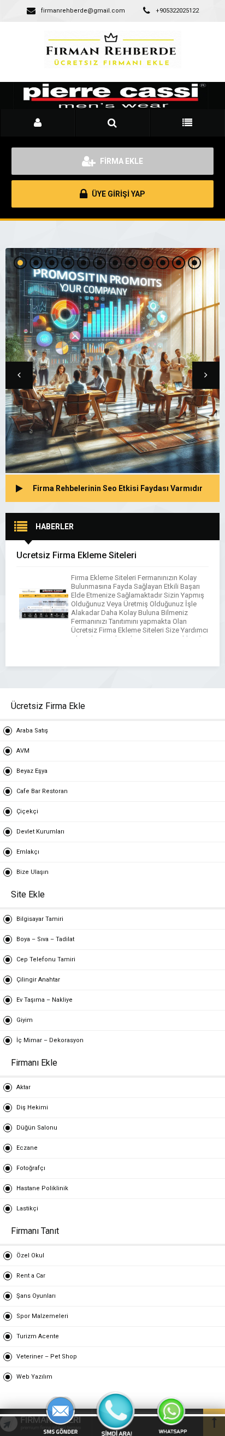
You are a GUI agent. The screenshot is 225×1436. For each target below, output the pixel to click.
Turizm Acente (37, 1336)
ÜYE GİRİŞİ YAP (117, 194)
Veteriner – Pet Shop (46, 1356)
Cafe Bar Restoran (42, 791)
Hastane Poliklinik (42, 1188)
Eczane (27, 1147)
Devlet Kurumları (40, 831)
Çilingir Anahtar (38, 979)
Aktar (23, 1087)
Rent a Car (30, 1275)
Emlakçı (27, 851)
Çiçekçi (27, 811)
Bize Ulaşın (32, 872)
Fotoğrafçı (30, 1168)
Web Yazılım (34, 1376)
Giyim (24, 1020)
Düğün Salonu (36, 1127)
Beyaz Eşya (32, 771)
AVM (22, 750)
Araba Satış (32, 730)
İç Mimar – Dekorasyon (50, 1040)
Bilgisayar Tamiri (39, 919)
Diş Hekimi (32, 1107)
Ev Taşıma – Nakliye (44, 999)
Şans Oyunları (36, 1295)
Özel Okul (30, 1255)
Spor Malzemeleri (42, 1316)
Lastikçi (27, 1208)
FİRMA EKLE (120, 161)
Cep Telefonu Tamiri (45, 959)
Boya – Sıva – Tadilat (45, 939)
